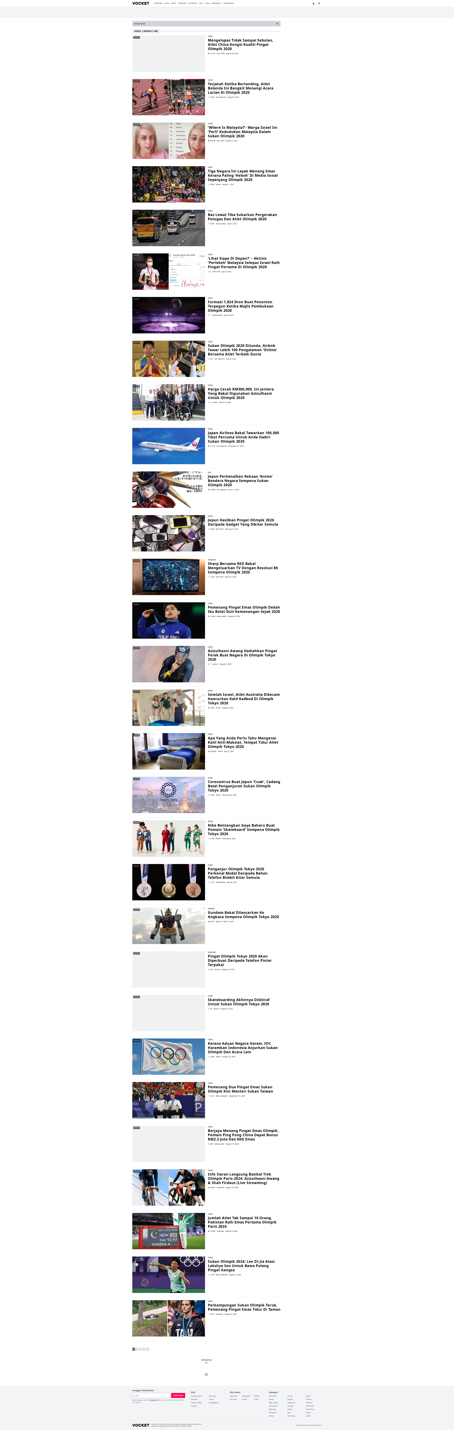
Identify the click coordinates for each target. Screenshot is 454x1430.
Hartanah (291, 1402)
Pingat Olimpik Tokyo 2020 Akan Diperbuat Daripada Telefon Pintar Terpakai (240, 960)
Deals (207, 3)
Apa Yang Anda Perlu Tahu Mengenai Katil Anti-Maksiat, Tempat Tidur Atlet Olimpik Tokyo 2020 (243, 742)
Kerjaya (194, 1406)
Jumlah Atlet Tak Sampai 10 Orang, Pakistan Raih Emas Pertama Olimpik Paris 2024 (242, 1222)
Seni (209, 472)
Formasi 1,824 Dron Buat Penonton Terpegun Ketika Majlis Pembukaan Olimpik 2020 (241, 306)
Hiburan (211, 908)
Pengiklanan (214, 1402)
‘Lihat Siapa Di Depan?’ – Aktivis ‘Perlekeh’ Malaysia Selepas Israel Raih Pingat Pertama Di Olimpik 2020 (244, 262)
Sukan (166, 3)
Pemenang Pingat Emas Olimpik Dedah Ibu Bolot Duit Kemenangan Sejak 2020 (244, 609)
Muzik (289, 1409)
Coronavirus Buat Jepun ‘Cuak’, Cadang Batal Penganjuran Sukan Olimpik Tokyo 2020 (244, 786)
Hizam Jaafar (222, 616)
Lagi (200, 3)
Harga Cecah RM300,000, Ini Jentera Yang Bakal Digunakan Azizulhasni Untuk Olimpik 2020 (241, 393)
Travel (173, 3)
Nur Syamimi (221, 97)
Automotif (192, 3)
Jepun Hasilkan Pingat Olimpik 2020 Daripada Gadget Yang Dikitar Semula (243, 522)
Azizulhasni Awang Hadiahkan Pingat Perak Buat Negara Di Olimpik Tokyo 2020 (242, 655)
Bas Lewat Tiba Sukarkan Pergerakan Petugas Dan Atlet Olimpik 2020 (242, 216)
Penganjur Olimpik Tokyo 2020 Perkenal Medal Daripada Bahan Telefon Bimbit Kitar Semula (238, 873)
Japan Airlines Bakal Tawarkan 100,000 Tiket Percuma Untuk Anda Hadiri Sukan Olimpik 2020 (243, 437)
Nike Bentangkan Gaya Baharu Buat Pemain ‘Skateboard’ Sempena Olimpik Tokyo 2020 (244, 829)
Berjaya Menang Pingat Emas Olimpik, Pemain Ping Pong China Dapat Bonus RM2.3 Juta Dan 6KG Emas (243, 1135)
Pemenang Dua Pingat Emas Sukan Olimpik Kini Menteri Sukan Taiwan (240, 1089)
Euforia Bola (229, 3)
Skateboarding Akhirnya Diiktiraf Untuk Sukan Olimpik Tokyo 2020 (239, 1001)
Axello (218, 1057)
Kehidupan (158, 3)
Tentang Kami (196, 1396)
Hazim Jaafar (221, 224)
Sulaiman (220, 1187)
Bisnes (290, 1396)
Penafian (194, 1399)
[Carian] (319, 3)
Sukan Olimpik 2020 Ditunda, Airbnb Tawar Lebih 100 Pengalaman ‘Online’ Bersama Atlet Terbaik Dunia (242, 349)
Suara (308, 1412)
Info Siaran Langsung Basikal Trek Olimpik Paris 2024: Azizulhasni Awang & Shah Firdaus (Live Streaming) (243, 1178)
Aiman (218, 184)
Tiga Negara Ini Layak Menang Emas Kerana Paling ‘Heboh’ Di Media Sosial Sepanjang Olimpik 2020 (243, 175)
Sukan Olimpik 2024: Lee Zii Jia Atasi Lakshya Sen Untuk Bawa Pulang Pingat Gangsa (241, 1265)
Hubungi (212, 1396)
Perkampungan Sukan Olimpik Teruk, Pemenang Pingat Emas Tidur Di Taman (244, 1307)
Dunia (210, 167)
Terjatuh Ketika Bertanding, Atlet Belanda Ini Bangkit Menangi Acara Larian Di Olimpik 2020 (240, 88)
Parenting (310, 1409)
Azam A (215, 664)
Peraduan (273, 1412)
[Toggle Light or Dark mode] (313, 3)
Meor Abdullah (222, 1096)
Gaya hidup (273, 1402)
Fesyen (210, 821)
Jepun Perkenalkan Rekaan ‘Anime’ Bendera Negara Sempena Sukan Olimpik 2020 (240, 480)
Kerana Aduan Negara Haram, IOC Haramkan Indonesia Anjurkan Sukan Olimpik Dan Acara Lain (243, 1047)
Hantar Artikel (196, 1402)
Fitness (309, 1399)
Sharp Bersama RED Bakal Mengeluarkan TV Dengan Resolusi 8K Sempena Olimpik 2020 (243, 568)
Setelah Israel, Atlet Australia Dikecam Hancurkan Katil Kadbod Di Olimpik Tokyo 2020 (244, 698)
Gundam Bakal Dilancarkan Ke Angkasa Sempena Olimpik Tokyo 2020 (243, 914)
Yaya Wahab (220, 882)
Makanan (272, 1409)
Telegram (153, 1400)
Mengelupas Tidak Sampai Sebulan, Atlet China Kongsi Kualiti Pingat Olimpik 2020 (240, 44)
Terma (211, 1399)
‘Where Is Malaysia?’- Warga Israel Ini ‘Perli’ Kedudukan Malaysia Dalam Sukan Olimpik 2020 (242, 131)
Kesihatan (310, 1406)
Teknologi (182, 3)
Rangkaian (216, 3)
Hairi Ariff (220, 53)
